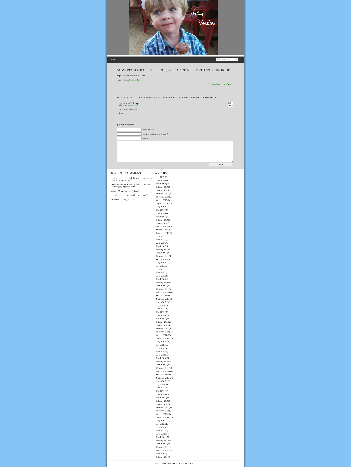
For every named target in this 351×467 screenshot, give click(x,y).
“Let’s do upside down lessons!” (135, 195)
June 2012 (160, 427)
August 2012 (161, 421)
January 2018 (161, 223)
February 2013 (162, 401)
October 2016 (161, 259)
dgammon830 (126, 103)
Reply (121, 113)
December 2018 (162, 194)
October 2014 (161, 335)
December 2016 (162, 256)
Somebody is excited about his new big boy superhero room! (131, 186)
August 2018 (161, 207)
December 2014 (162, 329)
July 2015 (160, 305)
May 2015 (160, 312)
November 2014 (162, 332)
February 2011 (162, 457)
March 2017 (161, 246)
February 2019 (162, 187)
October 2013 (161, 375)
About (113, 60)
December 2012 (162, 408)
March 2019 (161, 184)
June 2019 (160, 177)
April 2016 (160, 276)
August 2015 (161, 302)
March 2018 (161, 217)
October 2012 (161, 414)
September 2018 (162, 203)
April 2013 (160, 394)
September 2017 (162, 233)
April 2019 (160, 180)
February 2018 (162, 220)
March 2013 (161, 398)
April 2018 (160, 213)
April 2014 (160, 355)
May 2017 (160, 240)
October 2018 (161, 200)
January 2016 (161, 286)
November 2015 (162, 292)
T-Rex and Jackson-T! (131, 191)
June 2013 (160, 388)
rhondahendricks (117, 185)
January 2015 (161, 325)
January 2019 (161, 190)
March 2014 (161, 358)
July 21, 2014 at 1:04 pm (128, 106)
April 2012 (160, 434)
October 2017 (161, 230)
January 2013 (161, 404)
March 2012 (161, 437)
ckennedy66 (115, 191)
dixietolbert (115, 195)
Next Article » (228, 84)
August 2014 (161, 342)
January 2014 (161, 365)
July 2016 (160, 266)
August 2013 (161, 381)
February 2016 (162, 282)
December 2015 (162, 289)
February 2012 (162, 440)
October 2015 (161, 296)
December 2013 (162, 368)
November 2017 (162, 226)
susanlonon (115, 199)
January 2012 (161, 444)
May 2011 (160, 454)
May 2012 (160, 431)
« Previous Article (214, 84)
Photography (175, 464)
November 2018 (162, 197)
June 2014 (160, 348)
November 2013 (162, 371)
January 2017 (161, 253)
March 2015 (161, 319)
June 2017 (160, 236)
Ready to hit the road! (131, 199)
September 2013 (162, 378)
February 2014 (162, 361)
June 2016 (160, 269)
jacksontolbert (127, 80)
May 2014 (160, 352)
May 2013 (160, 391)
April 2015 (160, 315)
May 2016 (160, 273)
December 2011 (162, 447)
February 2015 (162, 322)
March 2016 (161, 279)
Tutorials (190, 464)
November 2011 (162, 450)
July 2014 (160, 345)
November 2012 (162, 411)
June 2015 (160, 309)
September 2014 (162, 338)
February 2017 (162, 250)
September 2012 (162, 417)
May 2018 (160, 210)
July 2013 (160, 384)
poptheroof (138, 80)
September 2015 (162, 299)
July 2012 (160, 424)
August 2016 (161, 263)
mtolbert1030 (116, 178)
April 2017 (160, 243)
